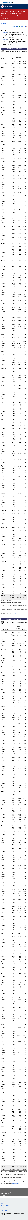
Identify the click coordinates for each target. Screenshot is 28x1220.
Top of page (3, 1191)
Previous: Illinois (6, 1189)
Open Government (5, 1205)
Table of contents (5, 1193)
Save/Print (23, 26)
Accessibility (3, 1201)
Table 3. (5, 32)
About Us (3, 1200)
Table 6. (5, 39)
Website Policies (4, 1210)
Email (11, 26)
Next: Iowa (3, 1195)
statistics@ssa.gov (15, 613)
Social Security (8, 6)
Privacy (2, 1207)
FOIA (2, 1203)
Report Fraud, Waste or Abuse (7, 1209)
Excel (17, 26)
